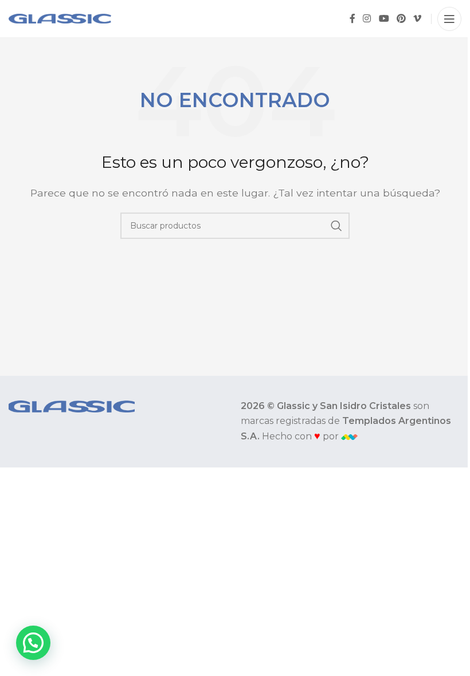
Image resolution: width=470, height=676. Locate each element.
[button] (33, 643)
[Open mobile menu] (449, 18)
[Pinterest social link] (401, 18)
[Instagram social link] (367, 18)
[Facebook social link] (352, 18)
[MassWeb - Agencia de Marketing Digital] (349, 436)
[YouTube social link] (384, 18)
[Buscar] (336, 226)
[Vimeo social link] (417, 18)
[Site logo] (60, 18)
